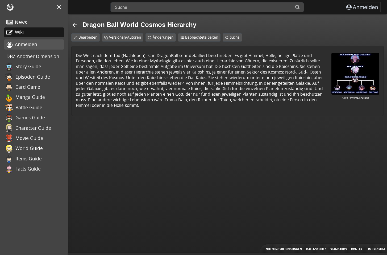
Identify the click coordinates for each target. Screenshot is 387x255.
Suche (235, 37)
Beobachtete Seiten (201, 37)
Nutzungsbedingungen (284, 249)
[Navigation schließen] (59, 7)
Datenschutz (316, 249)
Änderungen (163, 37)
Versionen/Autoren (125, 37)
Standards (338, 249)
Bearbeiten (87, 37)
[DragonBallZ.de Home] (10, 7)
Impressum (376, 249)
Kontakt (357, 249)
